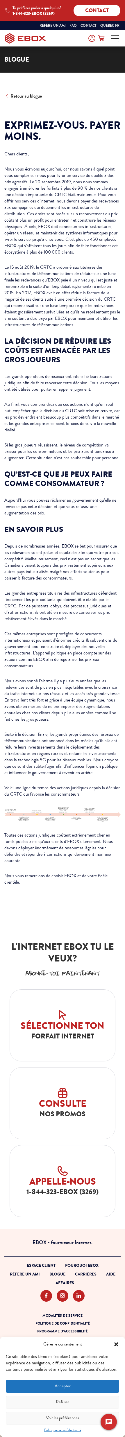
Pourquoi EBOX (82, 1265)
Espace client (41, 1265)
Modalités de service (62, 1315)
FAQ (73, 25)
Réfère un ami (53, 25)
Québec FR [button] (110, 26)
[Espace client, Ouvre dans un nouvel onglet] (91, 38)
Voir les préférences (62, 1418)
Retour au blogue (26, 96)
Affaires (65, 1283)
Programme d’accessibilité (62, 1331)
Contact (97, 10)
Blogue (57, 1274)
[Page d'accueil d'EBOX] (25, 38)
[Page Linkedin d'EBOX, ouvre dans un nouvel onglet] (78, 1296)
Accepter (63, 1386)
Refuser (62, 1402)
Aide (110, 1274)
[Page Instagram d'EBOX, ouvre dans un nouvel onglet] (62, 1296)
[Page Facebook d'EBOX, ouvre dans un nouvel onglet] (46, 1296)
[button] (116, 1344)
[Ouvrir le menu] (115, 38)
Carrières (86, 1274)
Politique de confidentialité (62, 1430)
